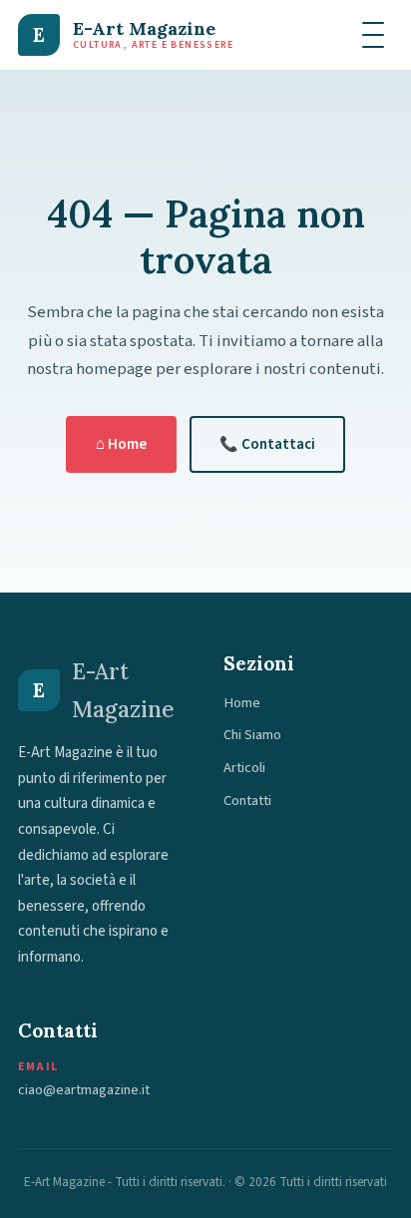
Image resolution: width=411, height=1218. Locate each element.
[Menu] (373, 35)
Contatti (247, 800)
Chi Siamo (252, 734)
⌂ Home (121, 444)
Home (241, 702)
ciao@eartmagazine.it (84, 1089)
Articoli (244, 767)
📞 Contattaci (267, 444)
